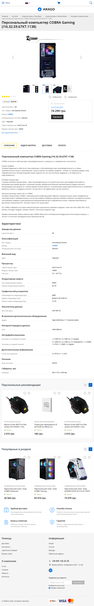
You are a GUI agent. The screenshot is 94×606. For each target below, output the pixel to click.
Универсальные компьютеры (14, 486)
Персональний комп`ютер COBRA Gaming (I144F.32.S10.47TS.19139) (45, 490)
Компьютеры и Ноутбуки (32, 16)
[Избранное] (24, 457)
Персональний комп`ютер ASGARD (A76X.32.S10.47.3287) (77, 490)
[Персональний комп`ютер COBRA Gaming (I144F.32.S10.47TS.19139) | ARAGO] (47, 469)
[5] (11, 96)
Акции (51, 543)
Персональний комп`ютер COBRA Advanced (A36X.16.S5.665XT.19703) (15, 490)
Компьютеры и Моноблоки (56, 16)
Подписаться (78, 582)
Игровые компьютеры (79, 16)
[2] (5, 96)
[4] (9, 96)
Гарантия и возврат (9, 550)
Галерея (5, 570)
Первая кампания (57, 588)
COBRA (10, 114)
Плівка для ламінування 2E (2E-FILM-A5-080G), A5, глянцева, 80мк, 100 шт (45, 425)
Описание (9, 145)
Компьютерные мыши (12, 422)
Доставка (47, 145)
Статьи (51, 547)
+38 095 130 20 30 (60, 561)
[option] (17, 414)
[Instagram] (50, 570)
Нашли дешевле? (57, 107)
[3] (7, 96)
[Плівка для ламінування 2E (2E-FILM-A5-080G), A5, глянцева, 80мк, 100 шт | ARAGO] (47, 405)
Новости (5, 573)
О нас (4, 566)
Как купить (6, 547)
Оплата (62, 145)
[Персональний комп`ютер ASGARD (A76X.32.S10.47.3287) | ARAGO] (77, 469)
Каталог (15, 16)
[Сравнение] (29, 393)
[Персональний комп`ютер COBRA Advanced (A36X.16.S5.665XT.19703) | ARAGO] (17, 469)
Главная (5, 16)
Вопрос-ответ (7, 554)
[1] (3, 96)
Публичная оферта (56, 554)
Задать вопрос (28, 145)
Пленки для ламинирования (44, 422)
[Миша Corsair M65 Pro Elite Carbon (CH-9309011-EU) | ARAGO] (17, 405)
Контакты (5, 577)
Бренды (52, 550)
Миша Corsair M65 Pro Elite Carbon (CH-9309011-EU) (15, 425)
